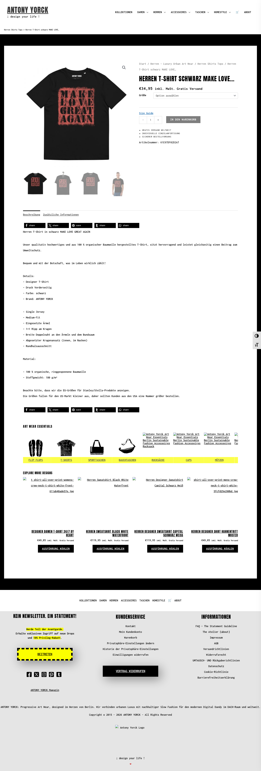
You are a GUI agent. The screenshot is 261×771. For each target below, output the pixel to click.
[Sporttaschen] (89, 448)
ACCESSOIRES (179, 12)
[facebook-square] (30, 674)
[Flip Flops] (28, 448)
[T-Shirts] (59, 448)
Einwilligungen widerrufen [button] (130, 654)
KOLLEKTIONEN (123, 12)
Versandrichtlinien (216, 649)
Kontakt (131, 626)
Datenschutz (216, 666)
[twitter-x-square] (37, 674)
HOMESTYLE (220, 12)
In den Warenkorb (183, 119)
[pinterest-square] (52, 674)
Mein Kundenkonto (130, 631)
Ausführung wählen (56, 548)
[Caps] (181, 448)
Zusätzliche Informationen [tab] (61, 214)
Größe (142, 95)
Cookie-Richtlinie (216, 671)
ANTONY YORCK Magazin (45, 690)
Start (142, 63)
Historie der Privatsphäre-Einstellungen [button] (130, 649)
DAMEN (141, 12)
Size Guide (146, 113)
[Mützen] (212, 448)
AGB (216, 643)
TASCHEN (200, 12)
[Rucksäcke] (151, 448)
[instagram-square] (45, 674)
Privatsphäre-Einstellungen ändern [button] (130, 643)
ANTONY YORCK (27, 9)
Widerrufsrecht (216, 654)
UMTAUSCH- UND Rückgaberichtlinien (216, 660)
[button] (124, 67)
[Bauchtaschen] (120, 448)
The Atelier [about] (216, 631)
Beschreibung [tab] (31, 214)
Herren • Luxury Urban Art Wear (171, 63)
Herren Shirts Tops (13, 30)
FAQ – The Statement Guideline (216, 626)
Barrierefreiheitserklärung (216, 677)
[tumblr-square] (59, 674)
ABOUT (247, 12)
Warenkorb (130, 637)
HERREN (157, 12)
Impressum (216, 637)
